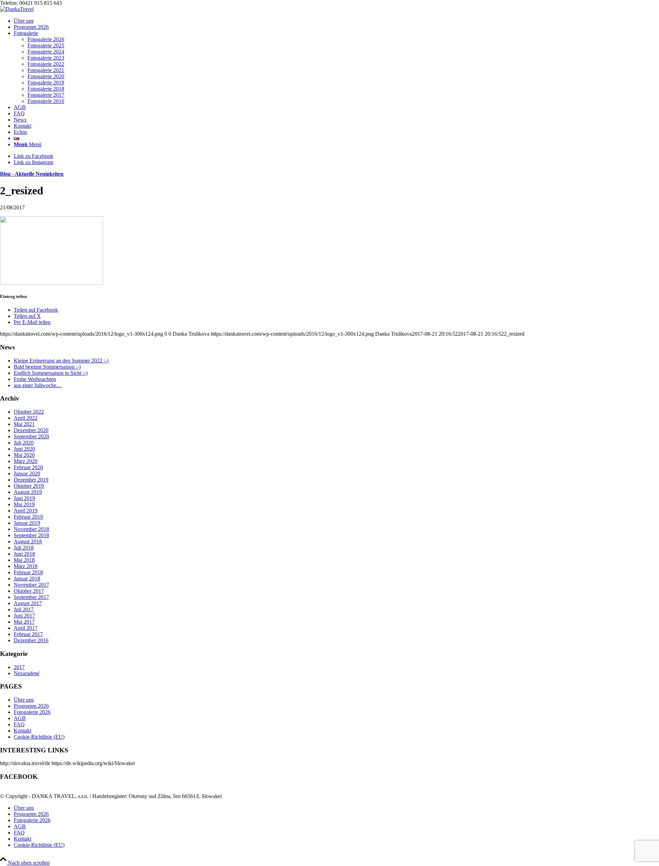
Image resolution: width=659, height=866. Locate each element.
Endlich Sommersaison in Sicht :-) (51, 373)
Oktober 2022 (29, 412)
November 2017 (31, 585)
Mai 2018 (24, 560)
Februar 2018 (28, 572)
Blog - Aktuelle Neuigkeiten (31, 174)
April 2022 (25, 418)
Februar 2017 (28, 634)
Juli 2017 (24, 609)
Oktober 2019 (29, 486)
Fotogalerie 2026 (32, 712)
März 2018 (25, 566)
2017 (19, 667)
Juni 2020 (24, 449)
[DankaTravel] (17, 9)
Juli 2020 (24, 443)
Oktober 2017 (29, 591)
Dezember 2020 (31, 430)
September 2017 (31, 597)
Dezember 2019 (31, 480)
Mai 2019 (24, 504)
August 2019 (28, 492)
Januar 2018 (27, 578)
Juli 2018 (24, 548)
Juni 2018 (24, 554)
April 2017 (25, 628)
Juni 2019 (24, 498)
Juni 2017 (24, 616)
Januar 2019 (27, 523)
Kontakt (22, 731)
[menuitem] (336, 21)
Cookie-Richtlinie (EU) (39, 737)
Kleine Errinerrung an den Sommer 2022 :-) (61, 360)
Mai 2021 (24, 424)
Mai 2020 (24, 455)
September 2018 (31, 535)
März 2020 (25, 461)
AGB (20, 718)
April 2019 (25, 510)
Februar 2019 (28, 517)
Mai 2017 (24, 622)
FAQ (19, 724)
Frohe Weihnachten (35, 379)
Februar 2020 (28, 467)
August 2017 (28, 603)
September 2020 (31, 436)
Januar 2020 (27, 473)
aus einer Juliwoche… (38, 385)
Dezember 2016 (31, 640)
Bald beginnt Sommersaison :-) (47, 367)
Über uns (24, 700)
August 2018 (28, 541)
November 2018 (31, 529)
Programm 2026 (31, 706)
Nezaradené (26, 673)
